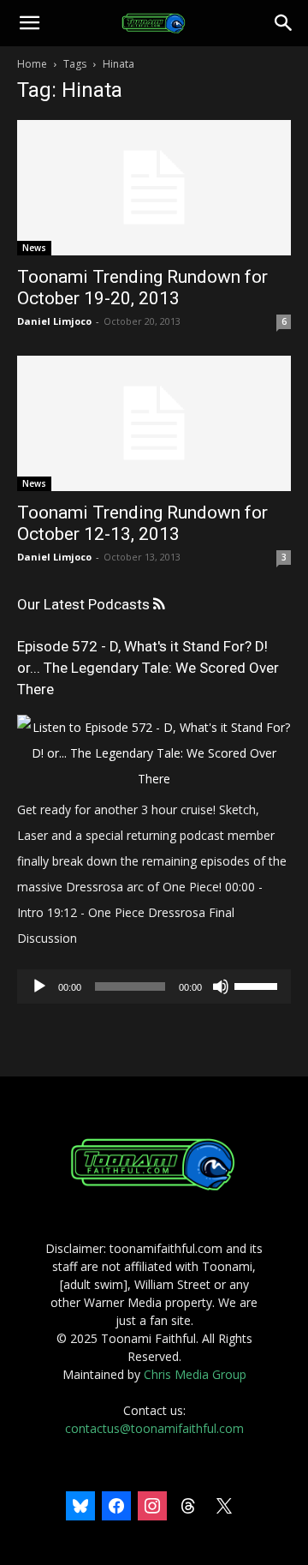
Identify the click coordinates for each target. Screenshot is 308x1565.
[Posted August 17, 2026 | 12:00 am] (154, 779)
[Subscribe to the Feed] (158, 604)
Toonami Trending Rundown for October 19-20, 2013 (142, 288)
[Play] (39, 986)
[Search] (284, 23)
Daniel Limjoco (54, 321)
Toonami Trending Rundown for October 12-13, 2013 (142, 523)
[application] (154, 986)
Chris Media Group (195, 1374)
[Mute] (220, 986)
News (34, 248)
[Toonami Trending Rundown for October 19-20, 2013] (154, 187)
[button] (29, 23)
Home (32, 64)
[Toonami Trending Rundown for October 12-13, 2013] (154, 423)
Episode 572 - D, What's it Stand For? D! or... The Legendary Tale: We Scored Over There (148, 668)
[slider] (258, 984)
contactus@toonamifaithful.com (154, 1428)
